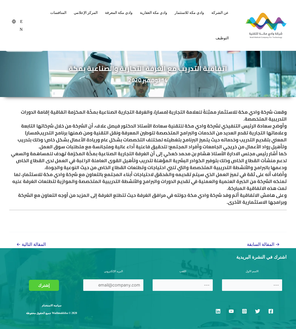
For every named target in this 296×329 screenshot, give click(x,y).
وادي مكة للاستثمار (189, 13)
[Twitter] (257, 311)
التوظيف (222, 38)
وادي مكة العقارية (153, 13)
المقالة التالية (31, 244)
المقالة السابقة (263, 244)
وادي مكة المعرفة (119, 13)
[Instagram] (244, 311)
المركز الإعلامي (86, 13)
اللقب (182, 271)
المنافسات (58, 13)
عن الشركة (220, 13)
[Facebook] (270, 311)
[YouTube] (231, 311)
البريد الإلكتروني (113, 271)
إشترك (44, 285)
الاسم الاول (252, 271)
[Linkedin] (218, 311)
